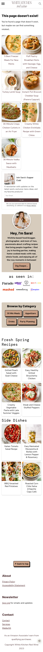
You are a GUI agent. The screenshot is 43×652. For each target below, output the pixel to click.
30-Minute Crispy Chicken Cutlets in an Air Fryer (11, 127)
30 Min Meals (13, 313)
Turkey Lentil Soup (11, 92)
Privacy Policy (8, 581)
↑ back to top (21, 563)
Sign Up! (6, 603)
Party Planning (27, 321)
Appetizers (30, 313)
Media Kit (6, 628)
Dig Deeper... (21, 265)
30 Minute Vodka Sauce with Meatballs (11, 163)
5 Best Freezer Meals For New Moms (11, 60)
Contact (6, 620)
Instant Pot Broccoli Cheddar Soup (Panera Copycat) (31, 96)
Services (6, 624)
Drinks (11, 321)
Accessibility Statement (13, 585)
